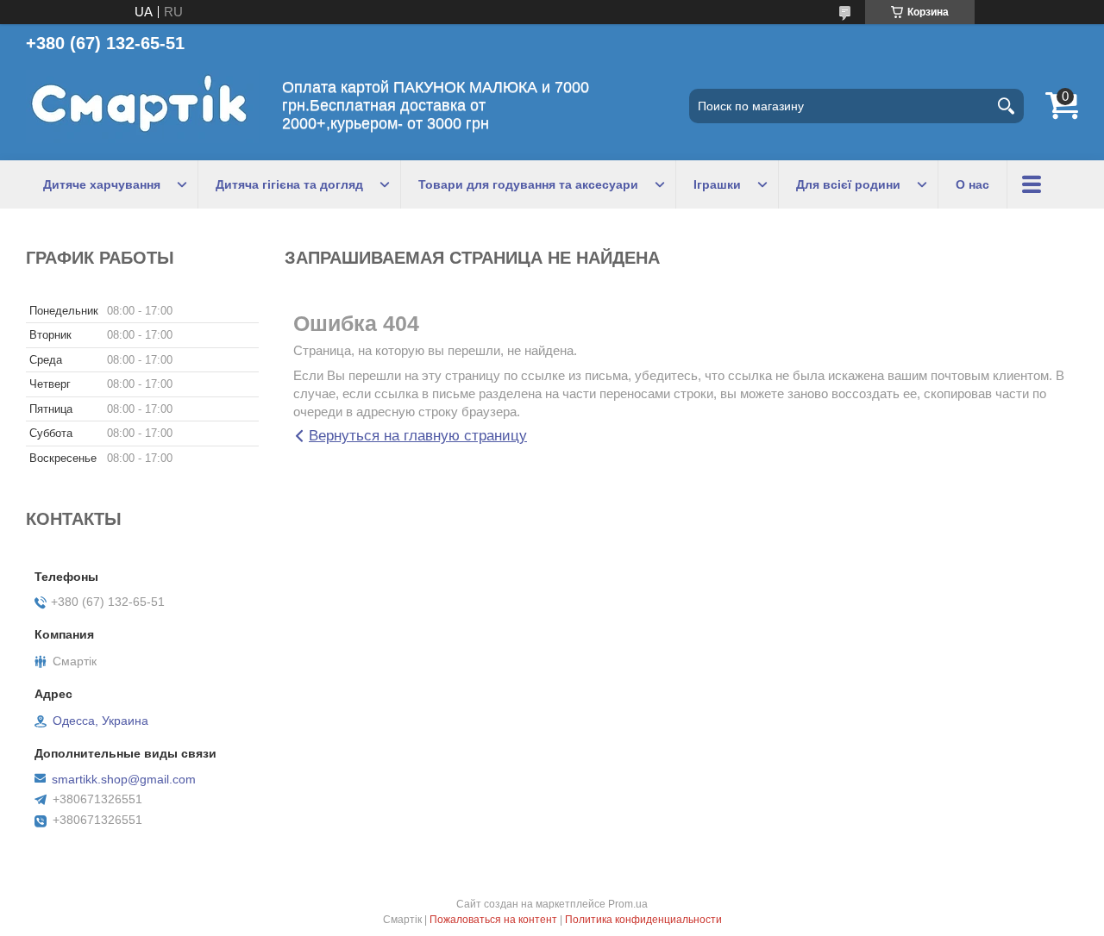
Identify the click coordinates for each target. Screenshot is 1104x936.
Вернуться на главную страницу (418, 435)
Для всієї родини (848, 184)
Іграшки (717, 184)
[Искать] (1006, 106)
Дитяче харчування (101, 184)
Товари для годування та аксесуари (528, 184)
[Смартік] (142, 106)
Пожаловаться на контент (493, 920)
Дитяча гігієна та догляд (289, 184)
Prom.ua (628, 904)
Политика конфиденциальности (643, 920)
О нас (972, 184)
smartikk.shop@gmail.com (124, 779)
